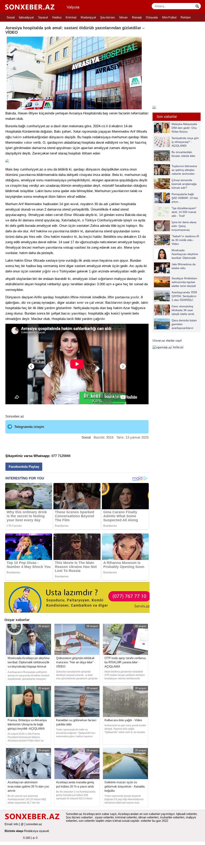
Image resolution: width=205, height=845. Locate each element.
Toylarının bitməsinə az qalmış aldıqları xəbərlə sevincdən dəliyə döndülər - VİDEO (175, 169)
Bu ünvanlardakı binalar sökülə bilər (183, 153)
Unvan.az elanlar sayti (167, 340)
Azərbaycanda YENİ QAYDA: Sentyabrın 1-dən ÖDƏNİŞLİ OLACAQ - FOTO (184, 296)
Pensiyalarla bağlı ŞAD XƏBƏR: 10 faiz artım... (185, 198)
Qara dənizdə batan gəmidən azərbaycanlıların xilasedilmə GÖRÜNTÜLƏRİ (175, 324)
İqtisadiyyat (26, 17)
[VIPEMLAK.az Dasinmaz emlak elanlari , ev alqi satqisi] (162, 347)
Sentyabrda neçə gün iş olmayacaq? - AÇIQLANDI (185, 141)
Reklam (186, 17)
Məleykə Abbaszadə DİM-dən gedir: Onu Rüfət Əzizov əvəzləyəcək (184, 127)
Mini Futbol (169, 17)
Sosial (11, 17)
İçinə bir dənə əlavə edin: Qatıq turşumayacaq (184, 226)
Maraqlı (137, 17)
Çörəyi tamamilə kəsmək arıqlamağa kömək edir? (184, 183)
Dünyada (152, 17)
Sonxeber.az (14, 416)
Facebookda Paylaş (24, 467)
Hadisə (56, 17)
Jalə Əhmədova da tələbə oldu (184, 266)
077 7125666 (60, 456)
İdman (123, 17)
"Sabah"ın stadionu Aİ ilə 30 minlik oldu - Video (185, 240)
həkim (17, 137)
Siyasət (43, 17)
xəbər (28, 142)
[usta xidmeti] (79, 597)
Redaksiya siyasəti (36, 831)
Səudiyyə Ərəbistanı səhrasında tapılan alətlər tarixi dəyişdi (184, 282)
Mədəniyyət (88, 17)
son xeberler (87, 820)
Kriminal (71, 17)
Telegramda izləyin (29, 427)
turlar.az (178, 347)
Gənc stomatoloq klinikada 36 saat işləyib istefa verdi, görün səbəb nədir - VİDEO (175, 310)
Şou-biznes (107, 17)
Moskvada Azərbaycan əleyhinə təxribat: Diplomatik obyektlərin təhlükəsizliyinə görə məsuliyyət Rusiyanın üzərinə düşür (176, 254)
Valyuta (73, 7)
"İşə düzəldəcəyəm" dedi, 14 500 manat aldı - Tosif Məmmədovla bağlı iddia (175, 212)
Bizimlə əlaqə (14, 831)
